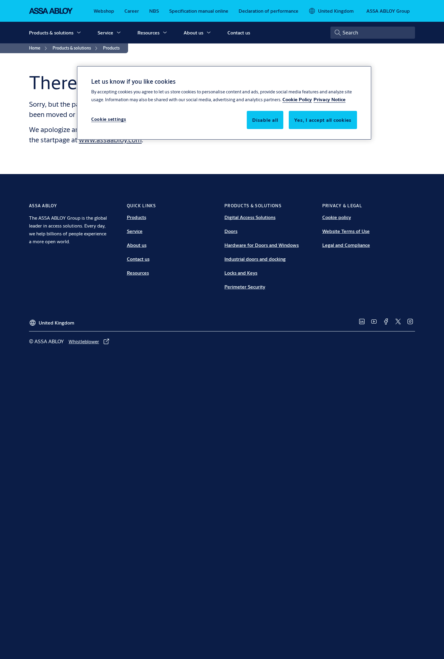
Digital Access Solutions (249, 217)
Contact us (238, 32)
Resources (148, 32)
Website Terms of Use (346, 231)
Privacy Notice (330, 99)
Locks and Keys (240, 273)
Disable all (265, 120)
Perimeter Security (244, 286)
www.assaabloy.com (110, 139)
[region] (224, 103)
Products (136, 217)
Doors (230, 231)
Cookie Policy (297, 99)
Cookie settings (108, 119)
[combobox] (372, 33)
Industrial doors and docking (255, 259)
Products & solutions (51, 32)
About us (193, 32)
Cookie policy (336, 217)
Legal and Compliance (346, 245)
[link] (104, 11)
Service (105, 32)
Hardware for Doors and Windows (261, 245)
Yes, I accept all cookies (323, 120)
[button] (79, 33)
